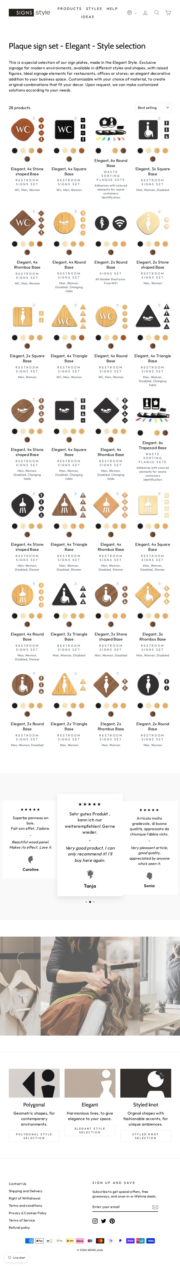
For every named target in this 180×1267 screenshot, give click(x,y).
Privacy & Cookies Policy (28, 1213)
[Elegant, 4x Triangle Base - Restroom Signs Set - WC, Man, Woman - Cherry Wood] (82, 338)
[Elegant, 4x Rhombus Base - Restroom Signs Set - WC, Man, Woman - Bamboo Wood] (31, 244)
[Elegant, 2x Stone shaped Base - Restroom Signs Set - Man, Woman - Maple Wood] (149, 244)
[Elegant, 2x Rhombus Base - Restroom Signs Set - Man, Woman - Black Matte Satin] (98, 706)
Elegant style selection (90, 1130)
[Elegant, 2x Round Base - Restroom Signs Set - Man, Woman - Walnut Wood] (153, 714)
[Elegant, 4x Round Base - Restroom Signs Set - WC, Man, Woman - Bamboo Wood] (115, 338)
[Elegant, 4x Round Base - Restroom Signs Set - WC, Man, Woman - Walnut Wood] (111, 346)
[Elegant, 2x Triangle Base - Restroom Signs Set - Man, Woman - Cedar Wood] (82, 706)
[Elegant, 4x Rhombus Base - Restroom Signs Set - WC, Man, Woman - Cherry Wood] (40, 244)
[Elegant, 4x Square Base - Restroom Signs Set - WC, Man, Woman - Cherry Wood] (82, 151)
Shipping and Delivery (25, 1191)
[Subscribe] (155, 1207)
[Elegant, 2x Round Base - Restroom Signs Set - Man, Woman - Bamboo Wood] (157, 706)
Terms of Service (22, 1220)
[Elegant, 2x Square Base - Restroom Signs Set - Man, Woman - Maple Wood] (23, 338)
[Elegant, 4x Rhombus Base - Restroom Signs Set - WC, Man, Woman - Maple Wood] (23, 244)
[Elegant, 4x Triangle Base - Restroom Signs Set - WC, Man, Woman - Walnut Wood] (69, 346)
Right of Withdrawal (24, 1198)
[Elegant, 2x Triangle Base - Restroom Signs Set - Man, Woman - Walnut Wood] (69, 714)
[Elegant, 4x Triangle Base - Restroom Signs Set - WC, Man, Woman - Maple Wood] (65, 338)
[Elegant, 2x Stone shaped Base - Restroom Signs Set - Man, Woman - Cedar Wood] (165, 244)
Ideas (88, 17)
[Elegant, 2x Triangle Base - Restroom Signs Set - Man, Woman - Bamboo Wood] (73, 706)
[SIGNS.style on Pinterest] (112, 1221)
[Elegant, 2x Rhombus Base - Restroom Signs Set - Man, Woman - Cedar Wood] (123, 706)
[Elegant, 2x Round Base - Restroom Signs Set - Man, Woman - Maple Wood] (149, 706)
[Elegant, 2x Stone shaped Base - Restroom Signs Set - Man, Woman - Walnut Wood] (153, 252)
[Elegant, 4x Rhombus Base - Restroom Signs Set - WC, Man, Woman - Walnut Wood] (27, 252)
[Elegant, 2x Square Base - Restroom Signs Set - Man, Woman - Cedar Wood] (40, 338)
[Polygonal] (34, 1083)
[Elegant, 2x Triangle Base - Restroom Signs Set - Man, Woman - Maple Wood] (65, 706)
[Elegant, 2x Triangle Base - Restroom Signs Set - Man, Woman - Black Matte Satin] (57, 706)
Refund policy (19, 1227)
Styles (94, 8)
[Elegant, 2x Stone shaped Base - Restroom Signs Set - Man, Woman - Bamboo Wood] (157, 244)
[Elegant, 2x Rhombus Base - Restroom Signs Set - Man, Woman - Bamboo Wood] (115, 706)
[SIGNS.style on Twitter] (103, 1221)
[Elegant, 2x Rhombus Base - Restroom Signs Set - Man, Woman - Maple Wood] (107, 706)
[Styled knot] (145, 1083)
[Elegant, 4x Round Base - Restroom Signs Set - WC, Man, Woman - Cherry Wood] (123, 338)
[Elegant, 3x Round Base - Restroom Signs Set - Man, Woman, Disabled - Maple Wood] (23, 706)
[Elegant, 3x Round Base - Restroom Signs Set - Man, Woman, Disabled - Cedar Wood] (40, 706)
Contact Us (18, 1184)
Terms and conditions (25, 1205)
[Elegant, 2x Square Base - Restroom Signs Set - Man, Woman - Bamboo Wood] (31, 338)
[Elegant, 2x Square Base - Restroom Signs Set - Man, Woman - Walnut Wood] (27, 346)
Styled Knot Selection (145, 1136)
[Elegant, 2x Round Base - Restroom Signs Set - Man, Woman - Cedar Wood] (165, 706)
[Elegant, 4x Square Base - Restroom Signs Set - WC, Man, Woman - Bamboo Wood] (73, 151)
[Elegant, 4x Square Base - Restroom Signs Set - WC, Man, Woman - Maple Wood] (65, 151)
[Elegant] (90, 1083)
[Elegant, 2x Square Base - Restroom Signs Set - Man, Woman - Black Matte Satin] (15, 338)
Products (70, 8)
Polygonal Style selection (34, 1136)
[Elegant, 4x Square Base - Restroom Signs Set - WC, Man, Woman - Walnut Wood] (69, 159)
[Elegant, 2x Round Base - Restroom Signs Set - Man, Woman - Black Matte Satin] (140, 706)
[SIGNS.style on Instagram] (95, 1221)
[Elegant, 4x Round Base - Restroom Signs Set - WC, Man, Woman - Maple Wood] (107, 338)
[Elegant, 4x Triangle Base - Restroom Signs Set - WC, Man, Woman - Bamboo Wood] (73, 338)
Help (112, 8)
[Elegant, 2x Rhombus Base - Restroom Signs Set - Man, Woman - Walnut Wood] (111, 714)
